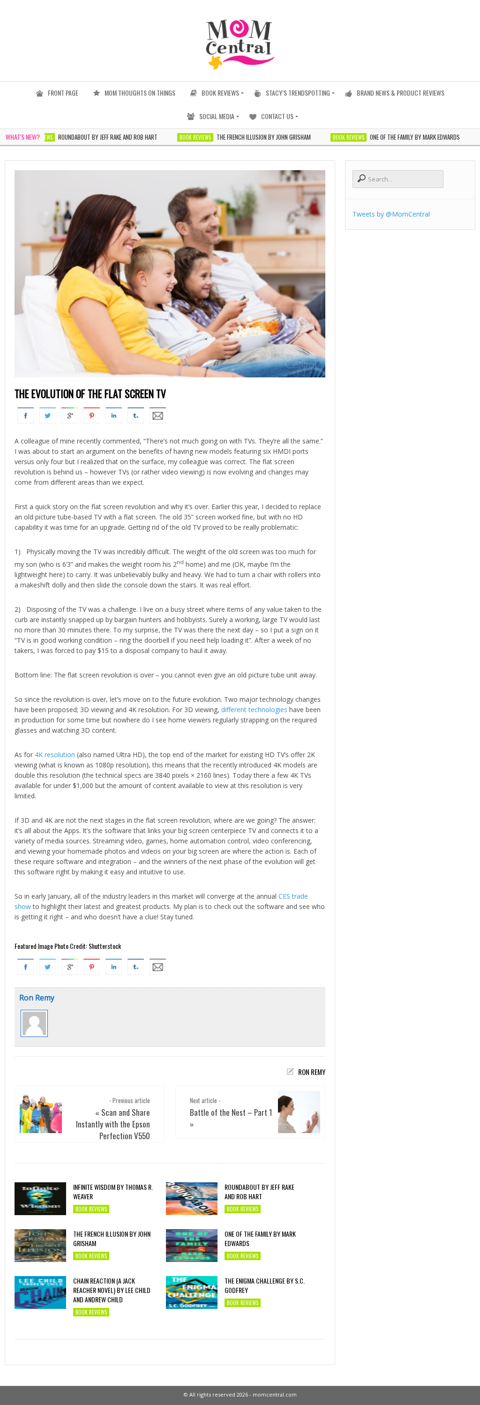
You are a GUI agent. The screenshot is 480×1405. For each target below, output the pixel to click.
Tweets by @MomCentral (391, 214)
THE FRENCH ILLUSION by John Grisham (245, 137)
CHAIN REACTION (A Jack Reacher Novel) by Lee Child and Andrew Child (111, 1290)
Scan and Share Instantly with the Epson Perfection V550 (113, 1124)
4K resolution (55, 754)
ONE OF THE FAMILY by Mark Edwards (396, 137)
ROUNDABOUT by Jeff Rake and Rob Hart (89, 137)
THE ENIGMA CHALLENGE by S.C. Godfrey (265, 1285)
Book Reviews (176, 137)
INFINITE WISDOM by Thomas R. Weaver (113, 1191)
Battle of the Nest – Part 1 (231, 1112)
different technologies (254, 709)
